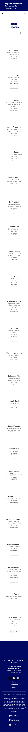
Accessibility (14, 684)
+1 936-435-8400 (16, 670)
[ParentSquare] (14, 716)
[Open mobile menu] (25, 13)
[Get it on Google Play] (14, 720)
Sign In (14, 687)
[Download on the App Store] (14, 724)
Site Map (14, 682)
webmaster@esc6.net (16, 672)
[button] (8, 13)
